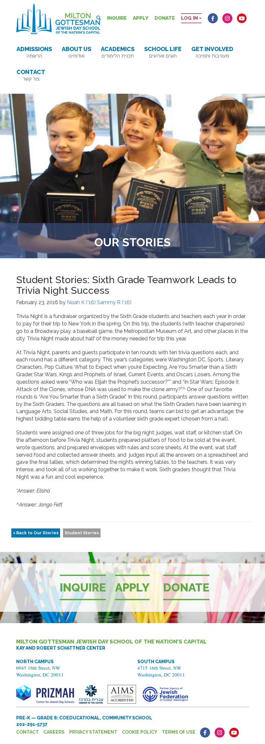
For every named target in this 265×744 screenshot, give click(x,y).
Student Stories (82, 532)
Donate (164, 18)
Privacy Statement (93, 732)
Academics (117, 52)
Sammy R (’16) (114, 302)
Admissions (34, 52)
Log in (190, 18)
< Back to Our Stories (35, 532)
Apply (140, 18)
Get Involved (212, 52)
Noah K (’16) (81, 302)
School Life (163, 52)
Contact (30, 75)
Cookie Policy (139, 732)
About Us (76, 52)
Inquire (117, 18)
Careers (54, 732)
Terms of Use (179, 732)
